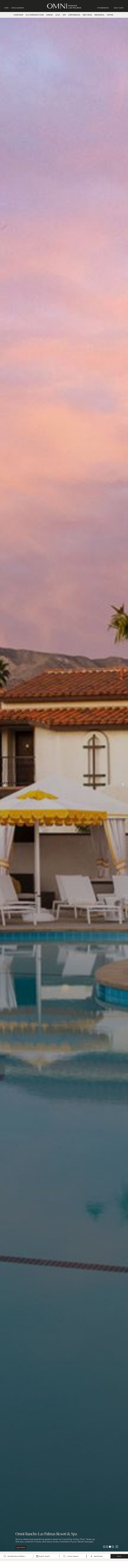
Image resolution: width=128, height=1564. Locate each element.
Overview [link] (18, 15)
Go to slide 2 (107, 1547)
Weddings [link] (99, 15)
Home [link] (6, 8)
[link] (104, 7)
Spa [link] (64, 15)
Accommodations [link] (35, 15)
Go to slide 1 (104, 1547)
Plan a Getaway (22, 1547)
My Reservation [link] (103, 8)
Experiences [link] (74, 15)
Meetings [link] (87, 15)
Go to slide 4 (113, 1547)
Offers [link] (110, 15)
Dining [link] (49, 15)
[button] (119, 8)
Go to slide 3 (110, 1547)
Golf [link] (57, 15)
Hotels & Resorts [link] (17, 8)
